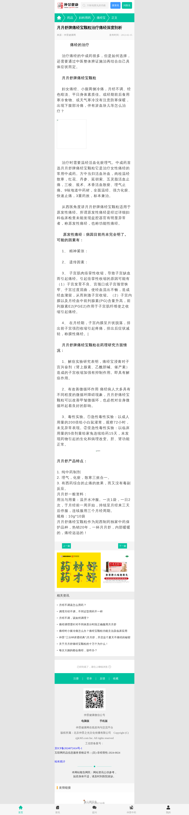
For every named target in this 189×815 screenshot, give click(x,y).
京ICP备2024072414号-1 (68, 748)
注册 (76, 678)
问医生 (127, 5)
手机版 (104, 720)
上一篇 (66, 546)
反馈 (102, 678)
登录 (89, 678)
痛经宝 (101, 17)
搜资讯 (115, 5)
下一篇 (122, 546)
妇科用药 (85, 17)
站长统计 (60, 761)
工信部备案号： (94, 743)
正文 (114, 17)
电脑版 (85, 720)
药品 (70, 17)
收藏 (114, 678)
